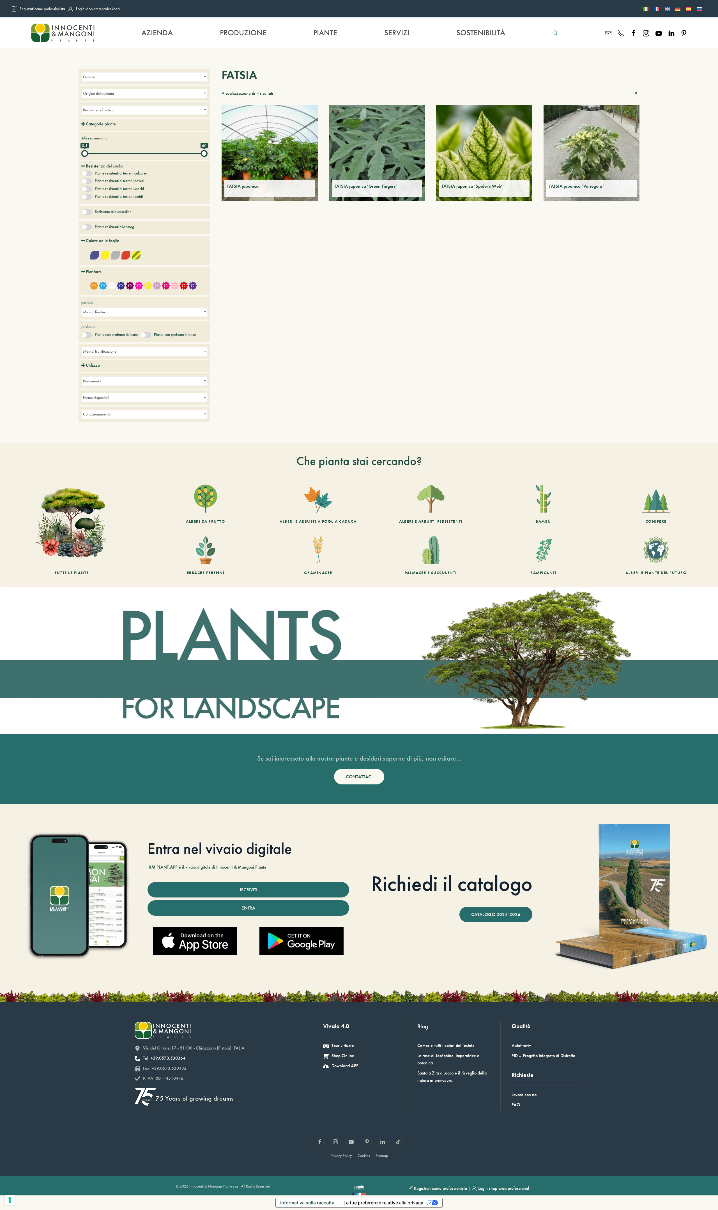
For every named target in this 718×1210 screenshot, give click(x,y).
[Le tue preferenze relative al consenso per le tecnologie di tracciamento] (9, 1200)
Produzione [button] (243, 33)
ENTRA (248, 908)
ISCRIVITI (248, 890)
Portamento (92, 381)
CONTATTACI (359, 776)
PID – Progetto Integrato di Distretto (543, 1056)
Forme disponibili (96, 397)
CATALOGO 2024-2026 (496, 914)
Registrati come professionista (42, 8)
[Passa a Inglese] (667, 8)
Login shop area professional (98, 8)
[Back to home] (62, 33)
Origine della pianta (98, 93)
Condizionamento (97, 414)
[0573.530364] (620, 32)
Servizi (396, 33)
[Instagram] (646, 32)
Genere (89, 76)
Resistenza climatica (98, 109)
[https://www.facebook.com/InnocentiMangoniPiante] (633, 32)
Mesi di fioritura (95, 311)
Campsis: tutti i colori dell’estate (446, 1045)
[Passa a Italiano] (646, 8)
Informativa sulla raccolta (307, 1203)
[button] (555, 33)
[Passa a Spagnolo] (688, 8)
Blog (422, 1026)
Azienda (157, 33)
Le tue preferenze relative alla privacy (383, 1203)
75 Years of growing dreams (195, 1098)
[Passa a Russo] (699, 8)
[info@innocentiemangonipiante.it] (608, 32)
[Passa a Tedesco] (678, 8)
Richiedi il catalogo (451, 883)
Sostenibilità (480, 33)
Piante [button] (325, 33)
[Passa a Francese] (656, 8)
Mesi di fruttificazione (99, 351)
